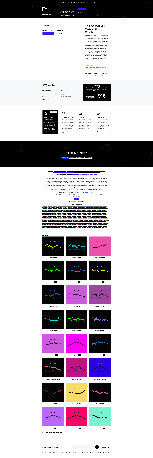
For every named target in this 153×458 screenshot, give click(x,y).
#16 (104, 210)
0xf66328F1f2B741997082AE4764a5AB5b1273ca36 (96, 67)
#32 (54, 210)
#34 (79, 221)
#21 (80, 207)
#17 (45, 211)
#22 (94, 207)
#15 (44, 214)
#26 (65, 207)
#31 (65, 214)
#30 (45, 207)
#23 (75, 207)
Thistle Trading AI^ (89, 192)
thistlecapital (73, 201)
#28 (50, 207)
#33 (45, 217)
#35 (55, 214)
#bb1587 (44, 96)
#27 (99, 210)
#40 (70, 207)
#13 (75, 217)
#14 (79, 210)
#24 (84, 207)
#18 (69, 210)
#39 (64, 213)
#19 (80, 217)
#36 (100, 226)
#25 (89, 207)
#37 (60, 207)
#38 (85, 226)
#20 (45, 210)
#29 (55, 217)
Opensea (81, 201)
